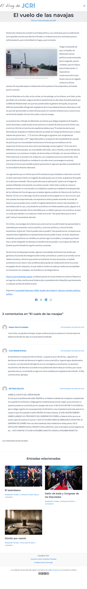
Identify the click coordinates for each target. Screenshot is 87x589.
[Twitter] (41, 299)
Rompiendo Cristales (12, 495)
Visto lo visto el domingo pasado (19, 276)
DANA (36, 290)
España (43, 290)
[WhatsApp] (51, 299)
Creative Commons (53, 570)
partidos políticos (73, 290)
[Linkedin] (46, 299)
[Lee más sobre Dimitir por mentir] (23, 522)
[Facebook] (36, 299)
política (9, 294)
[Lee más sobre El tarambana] (23, 476)
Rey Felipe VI (51, 290)
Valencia (61, 290)
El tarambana (12, 490)
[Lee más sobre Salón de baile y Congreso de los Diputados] (63, 477)
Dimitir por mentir (15, 538)
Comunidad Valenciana (24, 290)
